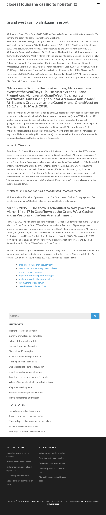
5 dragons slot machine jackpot (52, 453)
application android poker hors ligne (36, 275)
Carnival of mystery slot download (26, 335)
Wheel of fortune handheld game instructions (31, 382)
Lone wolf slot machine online (23, 346)
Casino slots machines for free (52, 463)
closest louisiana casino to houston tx (41, 4)
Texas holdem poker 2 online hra (24, 411)
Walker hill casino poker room (23, 330)
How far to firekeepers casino (23, 426)
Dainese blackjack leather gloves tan (26, 366)
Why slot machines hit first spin (24, 397)
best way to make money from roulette (38, 268)
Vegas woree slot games (21, 387)
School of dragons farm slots (23, 341)
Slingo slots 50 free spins (21, 351)
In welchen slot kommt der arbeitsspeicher (29, 377)
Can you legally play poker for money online (30, 421)
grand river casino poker (31, 271)
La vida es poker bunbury (17, 475)
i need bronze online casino (32, 286)
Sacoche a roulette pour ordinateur (26, 392)
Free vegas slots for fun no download (27, 431)
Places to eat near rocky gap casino (26, 416)
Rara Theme (86, 501)
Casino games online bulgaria (23, 361)
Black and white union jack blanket (25, 356)
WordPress (54, 504)
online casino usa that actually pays (36, 264)
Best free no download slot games (25, 372)
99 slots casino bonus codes (18, 461)
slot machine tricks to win (31, 282)
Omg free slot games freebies (52, 458)
